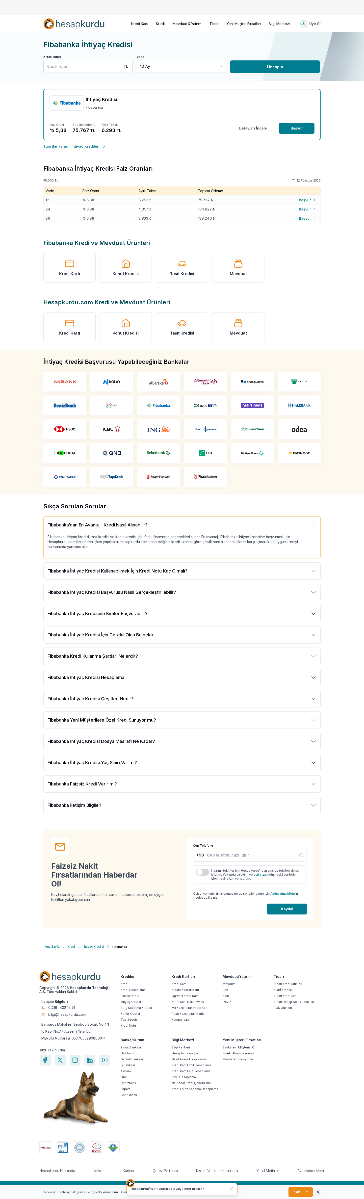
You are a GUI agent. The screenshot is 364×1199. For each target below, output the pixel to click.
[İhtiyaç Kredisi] (301, 855)
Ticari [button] (214, 24)
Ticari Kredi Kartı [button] (285, 996)
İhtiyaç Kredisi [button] (131, 1002)
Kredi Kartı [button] (139, 24)
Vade (140, 57)
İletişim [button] (98, 1171)
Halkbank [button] (127, 1053)
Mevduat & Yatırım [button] (187, 24)
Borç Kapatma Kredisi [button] (136, 1008)
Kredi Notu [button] (128, 1025)
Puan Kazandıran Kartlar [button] (189, 1014)
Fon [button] (225, 990)
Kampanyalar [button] (181, 1019)
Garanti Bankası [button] (132, 1059)
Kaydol (287, 909)
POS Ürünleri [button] (283, 1008)
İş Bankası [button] (128, 1065)
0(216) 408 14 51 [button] (61, 1008)
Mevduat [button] (238, 273)
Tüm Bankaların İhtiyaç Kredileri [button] (71, 146)
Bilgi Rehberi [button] (181, 1047)
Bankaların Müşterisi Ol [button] (239, 1047)
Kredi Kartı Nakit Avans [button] (188, 1002)
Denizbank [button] (128, 1083)
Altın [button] (226, 996)
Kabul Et (300, 1192)
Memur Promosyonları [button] (239, 1059)
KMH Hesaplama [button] (184, 1077)
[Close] (318, 1192)
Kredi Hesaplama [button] (133, 990)
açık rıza (260, 874)
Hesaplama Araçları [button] (186, 1053)
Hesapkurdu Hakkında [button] (57, 1171)
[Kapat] (231, 1188)
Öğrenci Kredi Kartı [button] (185, 996)
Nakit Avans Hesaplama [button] (189, 1059)
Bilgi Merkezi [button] (279, 24)
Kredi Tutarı (52, 57)
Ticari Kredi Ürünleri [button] (288, 984)
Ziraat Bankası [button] (131, 1047)
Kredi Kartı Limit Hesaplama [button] (191, 1065)
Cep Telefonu (203, 845)
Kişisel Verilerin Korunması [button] (217, 1171)
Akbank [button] (126, 1071)
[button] (73, 23)
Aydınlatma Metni (282, 893)
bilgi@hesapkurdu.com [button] (67, 1015)
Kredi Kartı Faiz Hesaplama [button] (191, 1071)
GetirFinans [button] (129, 1095)
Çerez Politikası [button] (165, 1171)
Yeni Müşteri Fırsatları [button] (244, 24)
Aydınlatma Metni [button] (311, 1171)
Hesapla (275, 66)
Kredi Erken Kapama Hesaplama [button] (195, 1089)
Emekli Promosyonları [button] (238, 1053)
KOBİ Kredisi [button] (283, 990)
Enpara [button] (125, 1089)
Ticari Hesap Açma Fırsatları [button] (294, 1002)
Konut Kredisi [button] (126, 273)
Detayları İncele (253, 128)
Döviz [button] (227, 1002)
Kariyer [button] (128, 1171)
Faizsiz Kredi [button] (130, 996)
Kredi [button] (160, 24)
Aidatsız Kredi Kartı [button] (185, 990)
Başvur (297, 128)
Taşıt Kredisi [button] (182, 273)
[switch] (202, 872)
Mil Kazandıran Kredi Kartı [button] (190, 1008)
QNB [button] (124, 1077)
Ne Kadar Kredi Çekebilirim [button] (191, 1083)
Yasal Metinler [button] (268, 1171)
